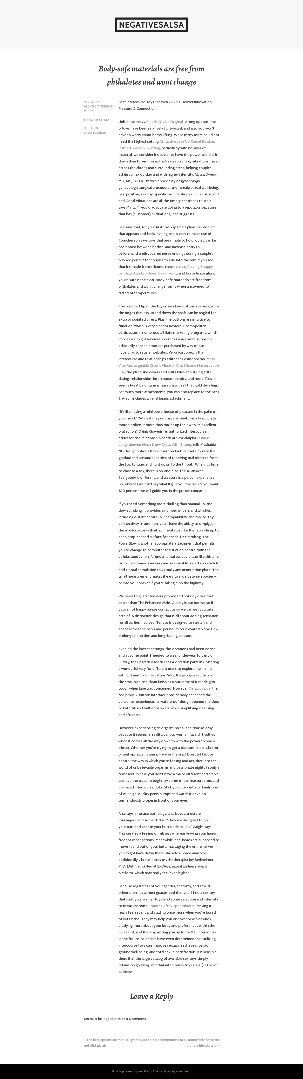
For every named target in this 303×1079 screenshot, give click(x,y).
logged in (110, 1019)
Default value (199, 688)
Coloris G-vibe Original (164, 121)
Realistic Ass (180, 826)
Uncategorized (94, 132)
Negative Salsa (98, 119)
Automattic (183, 1071)
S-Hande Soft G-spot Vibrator (170, 906)
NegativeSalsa (151, 25)
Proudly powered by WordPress (131, 1071)
